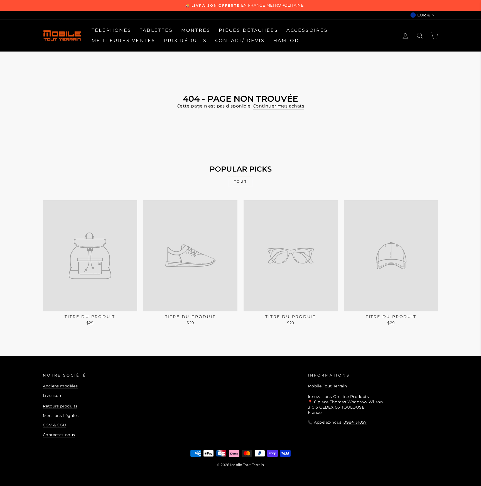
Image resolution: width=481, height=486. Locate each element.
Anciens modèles (60, 386)
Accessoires (307, 30)
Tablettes (156, 30)
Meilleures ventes (123, 40)
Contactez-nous (59, 435)
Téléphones (111, 30)
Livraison (52, 395)
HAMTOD (286, 40)
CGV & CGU (54, 425)
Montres (195, 30)
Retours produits (60, 406)
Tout (240, 181)
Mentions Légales (60, 415)
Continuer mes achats (278, 106)
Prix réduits (185, 40)
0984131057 (355, 422)
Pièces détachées (248, 30)
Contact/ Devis (240, 40)
